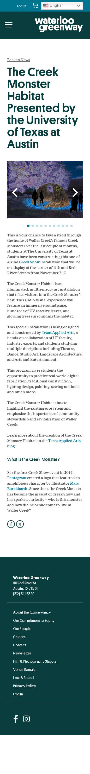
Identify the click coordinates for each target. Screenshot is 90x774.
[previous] (16, 193)
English (56, 5)
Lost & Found (23, 677)
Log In (21, 6)
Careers (19, 636)
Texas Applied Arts (58, 332)
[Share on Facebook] (11, 524)
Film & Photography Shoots (34, 661)
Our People (22, 628)
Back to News (18, 59)
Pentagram (16, 477)
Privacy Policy (24, 685)
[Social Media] (15, 719)
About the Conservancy (32, 612)
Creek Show (29, 262)
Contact (19, 644)
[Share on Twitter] (20, 524)
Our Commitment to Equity (34, 620)
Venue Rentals (24, 669)
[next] (74, 193)
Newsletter (22, 653)
